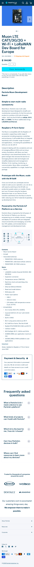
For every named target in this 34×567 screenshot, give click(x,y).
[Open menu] (3, 3)
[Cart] (31, 3)
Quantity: (5, 64)
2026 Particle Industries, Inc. (11, 563)
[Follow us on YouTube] (12, 546)
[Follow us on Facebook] (2, 546)
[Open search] (23, 3)
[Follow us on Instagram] (9, 546)
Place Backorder (16, 69)
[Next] (29, 19)
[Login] (27, 3)
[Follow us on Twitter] (6, 546)
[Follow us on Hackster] (15, 546)
